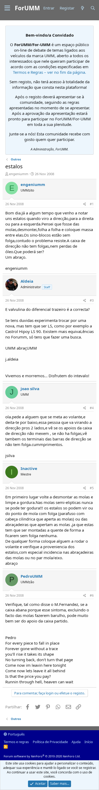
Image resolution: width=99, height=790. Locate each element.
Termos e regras (16, 741)
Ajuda (76, 741)
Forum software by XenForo (42, 756)
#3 (92, 300)
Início (88, 741)
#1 (92, 204)
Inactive (29, 468)
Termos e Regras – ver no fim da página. (49, 72)
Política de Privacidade (50, 741)
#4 (92, 408)
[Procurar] (93, 8)
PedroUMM (32, 576)
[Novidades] (82, 8)
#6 (92, 595)
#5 (92, 488)
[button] (7, 8)
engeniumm (18, 173)
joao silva (30, 388)
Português (16, 734)
